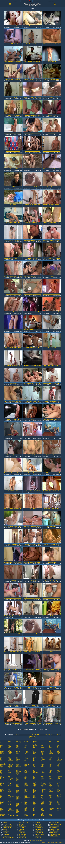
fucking (26, 758)
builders (10, 766)
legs (33, 765)
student (50, 805)
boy (9, 750)
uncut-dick (59, 785)
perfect (42, 764)
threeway (59, 760)
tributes (58, 777)
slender (50, 764)
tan (57, 748)
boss (9, 745)
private (42, 788)
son (49, 777)
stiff (49, 794)
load (33, 770)
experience (18, 797)
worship (58, 807)
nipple (34, 810)
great (25, 776)
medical (34, 790)
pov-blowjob (43, 783)
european (18, 793)
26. (37, 831)
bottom (9, 746)
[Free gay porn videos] (32, 4)
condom (10, 801)
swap (58, 741)
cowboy (10, 807)
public (42, 791)
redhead (42, 801)
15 (46, 734)
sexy (50, 750)
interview (34, 742)
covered (10, 805)
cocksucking (11, 796)
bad (1, 772)
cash (9, 776)
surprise (50, 814)
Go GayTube (32, 840)
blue (1, 810)
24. (37, 827)
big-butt (1, 798)
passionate (43, 759)
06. (5, 831)
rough (42, 813)
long (33, 773)
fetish (17, 812)
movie (34, 802)
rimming (42, 807)
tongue (58, 771)
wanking (59, 794)
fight (17, 814)
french (25, 754)
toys (58, 773)
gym (25, 779)
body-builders (3, 813)
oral (41, 746)
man (33, 780)
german (26, 767)
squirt (50, 786)
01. (4, 822)
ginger (25, 769)
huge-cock (26, 805)
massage (35, 784)
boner (9, 741)
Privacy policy (61, 842)
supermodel (51, 813)
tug (57, 780)
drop (17, 778)
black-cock (2, 805)
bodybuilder (2, 814)
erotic (17, 792)
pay (41, 760)
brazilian (10, 752)
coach (9, 794)
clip (9, 789)
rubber (42, 814)
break (9, 753)
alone (1, 748)
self (49, 746)
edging (17, 785)
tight (58, 766)
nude (34, 813)
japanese (35, 745)
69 (0, 742)
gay (25, 766)
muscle (34, 803)
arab (1, 757)
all (0, 747)
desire (17, 757)
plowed (42, 773)
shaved (50, 752)
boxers (9, 748)
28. (38, 834)
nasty (34, 805)
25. (37, 829)
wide (58, 802)
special (50, 780)
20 (60, 734)
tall (57, 747)
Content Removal (50, 842)
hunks (25, 809)
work (58, 805)
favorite (18, 808)
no (33, 811)
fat (16, 806)
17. (21, 832)
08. (5, 834)
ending (17, 789)
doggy (17, 765)
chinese (10, 782)
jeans (34, 746)
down (17, 772)
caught (9, 779)
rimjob (42, 805)
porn (42, 777)
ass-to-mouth (3, 764)
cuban (9, 813)
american (2, 753)
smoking (50, 769)
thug (58, 764)
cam (9, 771)
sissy (50, 758)
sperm (50, 782)
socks (50, 771)
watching (59, 796)
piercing (42, 769)
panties (42, 754)
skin (50, 760)
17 (52, 734)
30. (38, 837)
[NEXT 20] (32, 737)
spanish (50, 778)
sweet (58, 744)
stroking (50, 802)
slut (49, 767)
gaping (26, 765)
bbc (1, 784)
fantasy (17, 805)
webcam (59, 798)
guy (25, 778)
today (58, 769)
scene (50, 741)
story (50, 796)
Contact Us (44, 842)
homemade (26, 796)
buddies (10, 765)
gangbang (26, 764)
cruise (9, 811)
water (58, 797)
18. (21, 834)
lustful (34, 778)
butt (9, 769)
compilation (10, 798)
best (1, 796)
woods (58, 804)
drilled (17, 774)
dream (17, 773)
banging (2, 777)
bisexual (2, 802)
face (17, 800)
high (25, 792)
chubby (9, 783)
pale (42, 753)
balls (1, 776)
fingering (26, 741)
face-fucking (19, 802)
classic (9, 785)
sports (50, 784)
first (25, 742)
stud (50, 804)
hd (25, 790)
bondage (2, 815)
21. (36, 822)
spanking (51, 779)
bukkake (10, 767)
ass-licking (2, 763)
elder (17, 786)
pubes (42, 790)
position (42, 779)
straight (50, 797)
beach (1, 786)
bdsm (1, 785)
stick (50, 792)
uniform (58, 788)
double (17, 769)
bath (1, 782)
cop (9, 802)
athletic (1, 766)
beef (1, 792)
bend (1, 795)
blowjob (1, 809)
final (17, 815)
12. (20, 824)
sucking (50, 809)
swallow (50, 815)
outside (42, 751)
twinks (58, 782)
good (25, 772)
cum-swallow (19, 742)
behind (1, 794)
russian (42, 815)
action (1, 745)
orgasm (42, 747)
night (34, 809)
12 (38, 734)
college (9, 797)
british (9, 757)
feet (17, 810)
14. (21, 827)
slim (50, 765)
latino (34, 761)
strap (50, 798)
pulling (42, 792)
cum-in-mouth (11, 815)
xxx (57, 809)
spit (49, 783)
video (58, 789)
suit (49, 810)
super (50, 811)
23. (37, 826)
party (42, 758)
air (0, 746)
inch (25, 811)
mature (34, 788)
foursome (26, 752)
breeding (10, 754)
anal (1, 754)
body (1, 811)
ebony (17, 784)
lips (33, 767)
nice (33, 808)
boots (9, 742)
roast (42, 809)
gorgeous (26, 773)
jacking (34, 744)
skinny (50, 761)
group (25, 777)
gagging (26, 761)
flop (25, 748)
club (9, 792)
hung (25, 807)
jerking (34, 747)
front (25, 757)
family (17, 804)
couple (9, 804)
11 (35, 734)
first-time (26, 744)
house (25, 803)
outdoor (42, 750)
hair (25, 780)
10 (32, 734)
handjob (26, 784)
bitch (1, 803)
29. (36, 836)
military (34, 791)
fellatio (17, 811)
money (34, 796)
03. (6, 826)
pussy (42, 795)
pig (41, 770)
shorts (50, 754)
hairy (25, 782)
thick (58, 758)
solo (50, 776)
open (42, 745)
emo (17, 787)
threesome (59, 759)
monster (34, 797)
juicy (34, 753)
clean (9, 786)
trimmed (58, 778)
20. (21, 837)
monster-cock (35, 798)
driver (17, 777)
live (33, 769)
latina (34, 760)
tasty (58, 750)
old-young (43, 742)
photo (42, 765)
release (42, 802)
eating (17, 783)
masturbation (35, 786)
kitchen (34, 757)
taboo (58, 745)
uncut (58, 784)
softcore (50, 773)
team (58, 753)
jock (33, 751)
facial (17, 803)
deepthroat (18, 754)
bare (1, 779)
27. (37, 832)
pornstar (42, 778)
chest (9, 780)
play (42, 771)
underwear (59, 786)
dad (17, 747)
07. (4, 832)
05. (5, 829)
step (50, 790)
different (18, 759)
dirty (17, 763)
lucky (34, 777)
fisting (25, 745)
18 (54, 734)
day (17, 752)
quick (42, 796)
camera (9, 772)
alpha (1, 750)
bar (1, 778)
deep (17, 753)
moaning (34, 795)
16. (21, 831)
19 (57, 734)
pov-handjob (43, 784)
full (25, 759)
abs (1, 744)
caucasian (10, 778)
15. (20, 829)
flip (25, 747)
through (58, 763)
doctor (17, 764)
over (42, 752)
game (25, 763)
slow (50, 766)
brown (9, 759)
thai (58, 757)
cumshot (18, 744)
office (34, 814)
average (2, 769)
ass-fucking (2, 761)
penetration (43, 761)
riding (42, 804)
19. (21, 836)
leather (34, 764)
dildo (17, 760)
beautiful (2, 790)
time (58, 767)
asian (1, 759)
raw (41, 797)
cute (17, 745)
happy (25, 786)
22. (37, 824)
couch (9, 803)
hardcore (26, 789)
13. (21, 826)
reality (42, 798)
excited (17, 796)
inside (25, 814)
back (1, 771)
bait (1, 773)
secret (50, 742)
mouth (34, 801)
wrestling (59, 808)
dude (17, 779)
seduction (51, 744)
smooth (50, 770)
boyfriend (10, 751)
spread (50, 785)
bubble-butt (10, 764)
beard (1, 788)
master (34, 785)
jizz (33, 748)
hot (25, 801)
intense (26, 815)
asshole (1, 765)
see (49, 745)
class (9, 784)
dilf (17, 761)
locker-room (35, 772)
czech (17, 746)
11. (22, 822)
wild (58, 803)
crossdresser (11, 810)
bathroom (2, 783)
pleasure (43, 772)
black (1, 804)
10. (7, 837)
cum (9, 814)
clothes (9, 791)
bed (1, 791)
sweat (58, 742)
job (33, 750)
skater (50, 759)
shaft (50, 751)
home (25, 795)
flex (25, 746)
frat (25, 753)
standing (51, 788)
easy (17, 781)
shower (50, 757)
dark (17, 750)
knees (34, 758)
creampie (10, 809)
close (9, 790)
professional (43, 789)
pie (41, 767)
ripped (42, 808)
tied (58, 765)
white (58, 801)
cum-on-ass (18, 741)
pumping (43, 794)
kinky (34, 754)
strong (50, 803)
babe (1, 770)
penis (42, 763)
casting (9, 777)
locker (34, 771)
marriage (34, 782)
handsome (26, 785)
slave (50, 763)
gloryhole (26, 771)
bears (1, 789)
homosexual (27, 797)
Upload (56, 842)
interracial (35, 741)
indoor (25, 813)
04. (7, 827)
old (41, 741)
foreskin (26, 751)
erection (18, 791)
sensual (50, 747)
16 (49, 734)
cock (9, 795)
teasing (58, 754)
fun (25, 760)
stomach (50, 795)
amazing (2, 752)
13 (40, 734)
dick (17, 758)
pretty (42, 786)
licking (34, 766)
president (43, 785)
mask (34, 783)
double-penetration (18, 771)
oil (33, 815)
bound (9, 747)
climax (9, 788)
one (41, 744)
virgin (58, 791)
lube (33, 776)
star (49, 789)
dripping (18, 775)
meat (34, 789)
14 (43, 734)
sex (49, 748)
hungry (26, 808)
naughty (34, 807)
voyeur (58, 792)
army (1, 758)
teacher (58, 752)
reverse (42, 803)
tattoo (58, 751)
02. (6, 824)
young (58, 811)
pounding (43, 780)
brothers (10, 758)
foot (25, 750)
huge (25, 804)
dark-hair (18, 751)
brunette (10, 761)
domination (18, 766)
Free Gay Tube (39, 840)
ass (1, 760)
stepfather (51, 791)
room (42, 811)
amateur (2, 751)
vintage (58, 790)
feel (17, 809)
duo (17, 780)
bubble (9, 763)
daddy (17, 748)
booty (9, 744)
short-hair (51, 753)
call (9, 770)
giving (25, 770)
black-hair (2, 807)
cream (9, 808)
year (58, 810)
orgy (42, 748)
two (57, 783)
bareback (2, 780)
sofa (50, 772)
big (0, 797)
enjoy (17, 790)
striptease (51, 801)
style (50, 807)
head (25, 791)
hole (25, 794)
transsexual (59, 776)
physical (42, 766)
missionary (35, 794)
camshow (10, 773)
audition (2, 767)
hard (25, 788)
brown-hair (10, 760)
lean (33, 763)
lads (33, 759)
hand (25, 783)
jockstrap (34, 752)
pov (41, 782)
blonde (1, 808)
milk (33, 792)
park (42, 757)
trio (57, 779)
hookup (26, 798)
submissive (51, 808)
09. (5, 836)
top (57, 772)
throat (58, 761)
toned (58, 770)
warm (58, 795)
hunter (25, 810)
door (17, 767)
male (34, 779)
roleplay (42, 810)
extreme (18, 798)
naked (34, 804)
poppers (42, 776)
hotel (25, 802)
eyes (17, 799)
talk (57, 746)
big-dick (1, 801)
